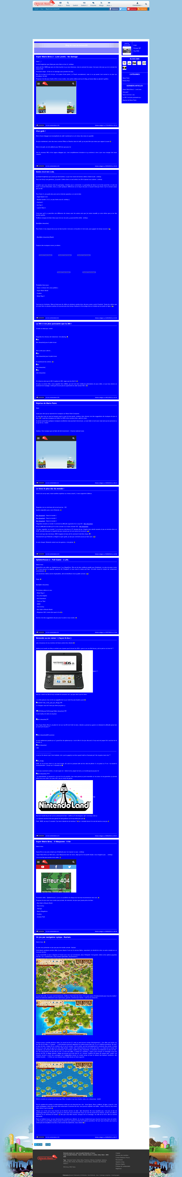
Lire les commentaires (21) (52, 554)
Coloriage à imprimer (105, 1175)
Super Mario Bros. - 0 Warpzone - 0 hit (53, 842)
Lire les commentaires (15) (52, 166)
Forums (93, 5)
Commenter (41, 125)
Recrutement (119, 1159)
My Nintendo (79, 1161)
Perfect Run (126, 80)
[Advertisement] (91, 25)
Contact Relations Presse (123, 1157)
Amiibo (73, 1161)
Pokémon (87, 1160)
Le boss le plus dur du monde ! (50, 489)
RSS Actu (66, 1167)
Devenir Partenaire (74, 1175)
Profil (134, 45)
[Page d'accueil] (47, 1157)
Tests (68, 5)
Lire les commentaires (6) (52, 318)
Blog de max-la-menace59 (76, 45)
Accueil (36, 9)
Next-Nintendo (91, 1175)
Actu (60, 5)
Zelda (78, 1160)
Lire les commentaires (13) (52, 1137)
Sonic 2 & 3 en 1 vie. (45, 172)
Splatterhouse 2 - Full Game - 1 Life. (52, 560)
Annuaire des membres (122, 1155)
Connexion (137, 5)
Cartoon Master (88, 1161)
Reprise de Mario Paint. (46, 403)
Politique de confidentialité (123, 1166)
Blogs (101, 5)
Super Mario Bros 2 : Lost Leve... (132, 89)
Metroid (92, 1160)
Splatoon (104, 1160)
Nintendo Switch (71, 1160)
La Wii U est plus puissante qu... (132, 97)
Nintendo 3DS (67, 1161)
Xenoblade (98, 1160)
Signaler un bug (120, 1162)
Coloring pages (115, 1175)
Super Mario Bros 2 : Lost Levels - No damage (57, 57)
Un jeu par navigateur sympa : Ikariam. (53, 937)
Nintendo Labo (97, 1161)
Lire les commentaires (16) (52, 125)
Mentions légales (120, 1164)
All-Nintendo (83, 1175)
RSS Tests (72, 1167)
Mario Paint (126, 78)
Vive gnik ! (41, 131)
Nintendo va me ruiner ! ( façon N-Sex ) (53, 638)
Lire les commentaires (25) (52, 397)
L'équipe (118, 1153)
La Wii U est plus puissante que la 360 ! (54, 324)
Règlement (119, 1168)
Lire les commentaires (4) (52, 483)
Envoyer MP (137, 48)
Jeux (109, 5)
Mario (82, 1160)
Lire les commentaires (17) (52, 836)
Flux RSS (136, 51)
